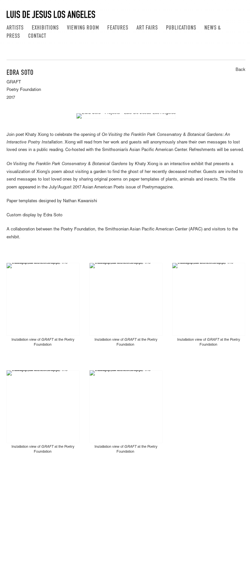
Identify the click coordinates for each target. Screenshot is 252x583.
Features (117, 28)
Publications (181, 28)
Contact (37, 36)
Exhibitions (45, 28)
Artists (15, 28)
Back (240, 70)
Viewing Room (83, 28)
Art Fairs (147, 28)
